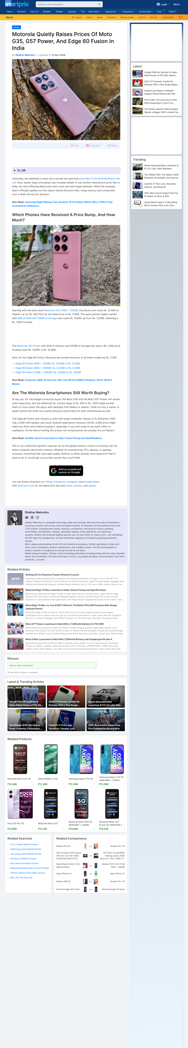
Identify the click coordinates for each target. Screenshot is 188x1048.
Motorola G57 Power (28, 345)
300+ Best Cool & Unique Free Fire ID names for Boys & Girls (104, 727)
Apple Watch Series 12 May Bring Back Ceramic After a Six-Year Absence (160, 204)
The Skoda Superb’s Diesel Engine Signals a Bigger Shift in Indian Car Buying (161, 111)
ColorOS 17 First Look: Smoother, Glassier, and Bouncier (61, 727)
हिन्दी (180, 17)
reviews (78, 485)
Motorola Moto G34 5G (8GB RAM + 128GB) (80, 823)
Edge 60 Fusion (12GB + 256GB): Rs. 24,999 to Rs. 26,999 (48, 372)
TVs (83, 11)
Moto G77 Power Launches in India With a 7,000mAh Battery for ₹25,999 (65, 624)
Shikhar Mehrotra (37, 512)
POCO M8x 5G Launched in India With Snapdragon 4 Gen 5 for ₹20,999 (160, 101)
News (10, 11)
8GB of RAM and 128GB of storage (37, 318)
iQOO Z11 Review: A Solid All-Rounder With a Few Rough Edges (64, 703)
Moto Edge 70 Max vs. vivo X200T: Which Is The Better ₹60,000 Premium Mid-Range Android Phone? (71, 607)
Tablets (59, 11)
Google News (91, 481)
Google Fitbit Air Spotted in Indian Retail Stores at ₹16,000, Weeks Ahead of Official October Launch (26, 703)
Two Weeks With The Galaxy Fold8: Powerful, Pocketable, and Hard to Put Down (24, 727)
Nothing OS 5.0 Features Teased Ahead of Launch (52, 574)
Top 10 (141, 17)
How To (34, 11)
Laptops (72, 11)
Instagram (72, 481)
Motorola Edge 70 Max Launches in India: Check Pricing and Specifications (66, 590)
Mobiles (47, 11)
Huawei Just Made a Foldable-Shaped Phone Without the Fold (159, 92)
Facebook (59, 481)
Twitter (49, 481)
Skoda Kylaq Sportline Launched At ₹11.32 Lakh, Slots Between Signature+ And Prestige (104, 703)
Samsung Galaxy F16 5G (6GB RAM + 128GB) (111, 779)
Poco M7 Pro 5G (15, 823)
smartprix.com (26, 485)
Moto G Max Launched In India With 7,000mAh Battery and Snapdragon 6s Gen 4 (69, 639)
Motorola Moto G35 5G (19, 778)
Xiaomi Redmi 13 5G (48, 778)
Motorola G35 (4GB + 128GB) (61, 310)
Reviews (22, 11)
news (69, 485)
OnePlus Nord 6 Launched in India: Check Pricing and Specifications (63, 438)
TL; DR (21, 170)
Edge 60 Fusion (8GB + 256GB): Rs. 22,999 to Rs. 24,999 (48, 367)
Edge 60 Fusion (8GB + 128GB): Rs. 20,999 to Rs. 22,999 (48, 363)
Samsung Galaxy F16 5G (81, 778)
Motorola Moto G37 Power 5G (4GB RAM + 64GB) (110, 824)
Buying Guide (127, 17)
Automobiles (168, 17)
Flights (172, 11)
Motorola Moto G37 (48, 823)
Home (89, 17)
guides (92, 485)
